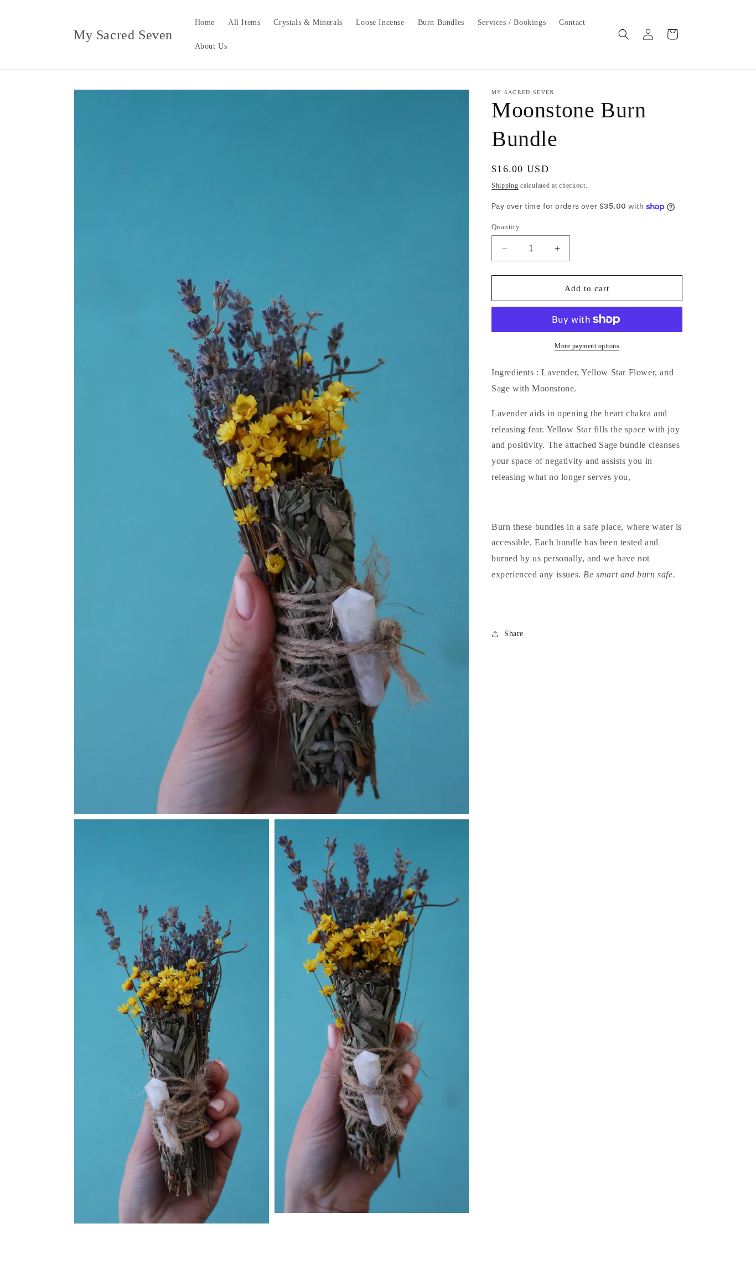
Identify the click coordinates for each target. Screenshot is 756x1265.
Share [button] (514, 633)
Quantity (505, 227)
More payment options (587, 346)
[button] (624, 34)
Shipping (505, 185)
